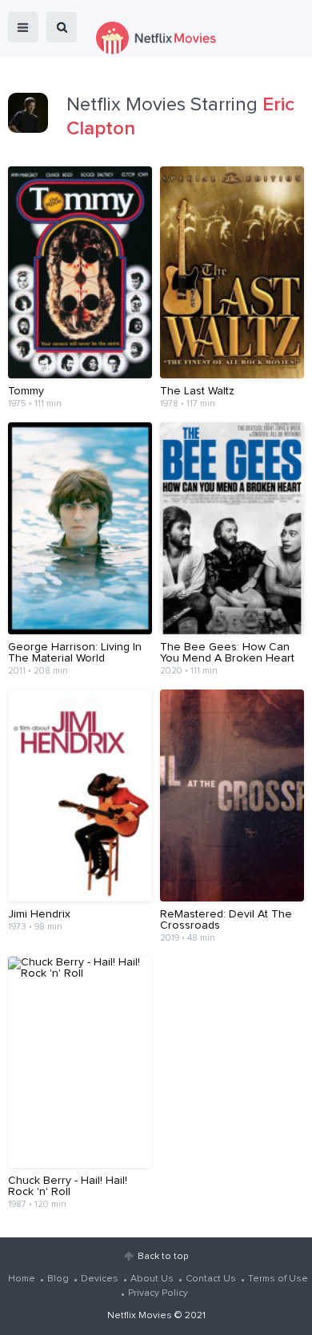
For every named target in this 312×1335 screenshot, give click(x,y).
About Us (152, 1279)
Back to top (163, 1256)
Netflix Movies (139, 1316)
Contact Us (211, 1279)
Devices (99, 1279)
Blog (58, 1279)
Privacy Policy (158, 1293)
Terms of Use (278, 1279)
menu (23, 27)
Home (21, 1279)
